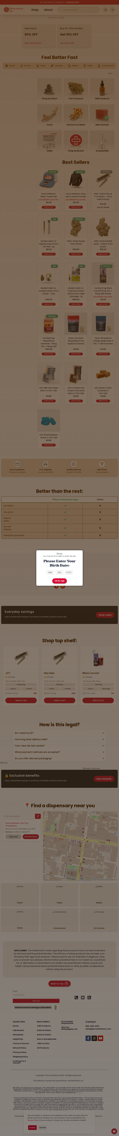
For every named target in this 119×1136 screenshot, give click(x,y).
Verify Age (59, 581)
